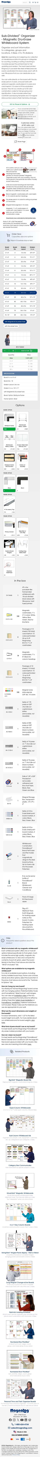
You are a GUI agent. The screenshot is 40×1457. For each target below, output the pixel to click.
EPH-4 (9, 859)
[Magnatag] (20, 1411)
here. (29, 1044)
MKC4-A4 (9, 835)
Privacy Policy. (16, 1454)
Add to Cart (25, 351)
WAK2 (9, 922)
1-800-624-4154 (22, 1424)
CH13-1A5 (9, 619)
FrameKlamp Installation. (11, 1002)
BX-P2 (9, 803)
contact (20, 114)
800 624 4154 (22, 116)
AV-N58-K (9, 732)
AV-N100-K (9, 767)
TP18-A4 (9, 786)
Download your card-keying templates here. (21, 218)
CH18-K (9, 658)
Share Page (21, 141)
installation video (20, 996)
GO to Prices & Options (18, 104)
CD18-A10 (9, 677)
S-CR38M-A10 (8, 695)
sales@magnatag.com (25, 118)
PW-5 (9, 902)
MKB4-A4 (9, 818)
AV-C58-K (9, 712)
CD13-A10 (9, 640)
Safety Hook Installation (24, 1000)
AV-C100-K (9, 750)
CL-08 (9, 886)
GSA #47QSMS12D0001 (20, 1435)
